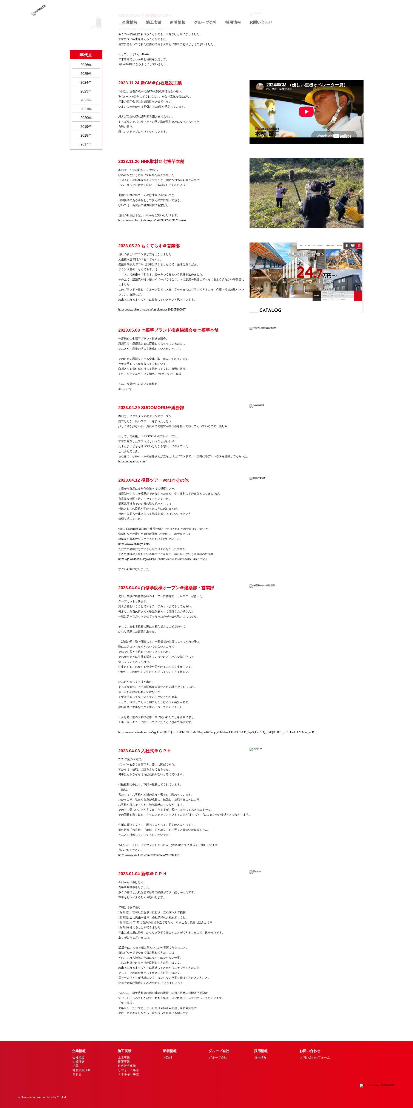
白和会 (77, 1074)
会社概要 (78, 1057)
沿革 (75, 1066)
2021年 (86, 109)
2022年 (86, 100)
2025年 (86, 74)
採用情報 (233, 22)
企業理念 (78, 1061)
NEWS (167, 1057)
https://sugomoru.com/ (132, 461)
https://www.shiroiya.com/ (134, 544)
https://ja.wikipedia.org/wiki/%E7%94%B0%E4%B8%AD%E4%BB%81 (162, 559)
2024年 (86, 82)
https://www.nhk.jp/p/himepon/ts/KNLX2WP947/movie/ (152, 220)
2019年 (86, 126)
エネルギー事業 (128, 1074)
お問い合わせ (261, 22)
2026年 (86, 65)
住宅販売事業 (127, 1066)
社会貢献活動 (81, 1070)
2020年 (86, 118)
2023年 (86, 91)
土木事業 (124, 1057)
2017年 (86, 144)
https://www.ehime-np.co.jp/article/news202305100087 (152, 309)
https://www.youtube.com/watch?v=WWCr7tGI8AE (149, 855)
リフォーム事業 (128, 1070)
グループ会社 (205, 22)
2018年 (86, 135)
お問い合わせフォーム (315, 1057)
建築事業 (124, 1061)
